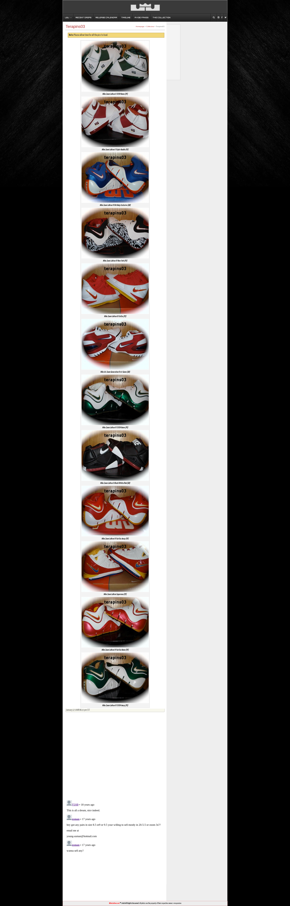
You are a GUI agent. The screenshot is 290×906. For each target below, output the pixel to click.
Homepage (140, 26)
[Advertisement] (124, 892)
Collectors (150, 26)
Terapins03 (75, 26)
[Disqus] (115, 755)
